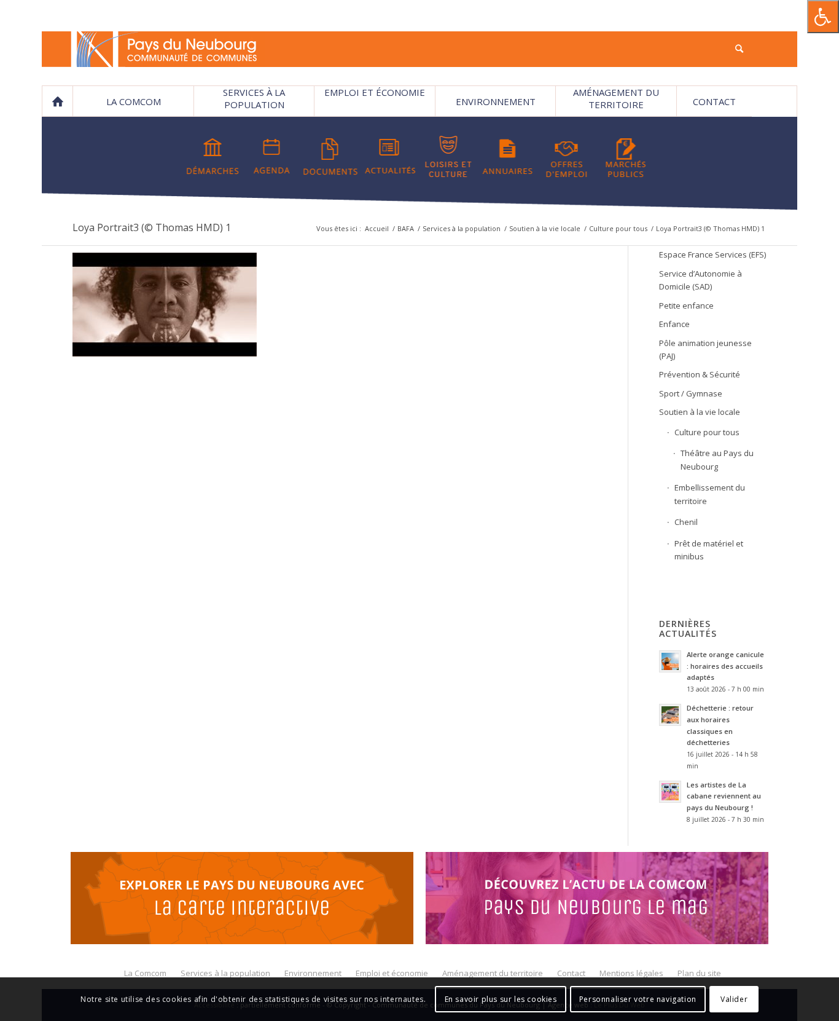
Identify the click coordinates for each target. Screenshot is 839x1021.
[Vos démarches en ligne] (212, 156)
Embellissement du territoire (709, 494)
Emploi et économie (374, 92)
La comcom (133, 101)
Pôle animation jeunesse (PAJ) (705, 349)
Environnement (496, 101)
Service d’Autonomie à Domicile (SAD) (700, 280)
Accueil (377, 228)
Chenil (686, 521)
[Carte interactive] (242, 900)
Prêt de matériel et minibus (708, 550)
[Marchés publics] (625, 156)
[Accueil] (57, 101)
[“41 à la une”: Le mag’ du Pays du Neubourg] (597, 900)
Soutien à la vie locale (544, 228)
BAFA (405, 228)
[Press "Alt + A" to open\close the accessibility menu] (823, 16)
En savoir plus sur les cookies (501, 999)
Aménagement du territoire (616, 98)
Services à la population (254, 98)
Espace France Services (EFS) (712, 254)
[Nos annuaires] (507, 156)
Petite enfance (686, 305)
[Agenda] (271, 156)
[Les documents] (330, 156)
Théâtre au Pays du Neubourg (717, 459)
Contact (714, 101)
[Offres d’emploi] (566, 156)
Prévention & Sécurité (699, 374)
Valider (733, 999)
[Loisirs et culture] (448, 156)
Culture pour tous (618, 228)
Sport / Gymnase (690, 393)
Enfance (674, 323)
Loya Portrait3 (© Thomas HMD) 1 (151, 227)
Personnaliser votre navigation (638, 999)
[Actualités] (389, 156)
